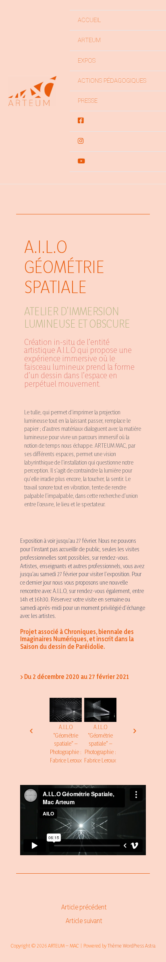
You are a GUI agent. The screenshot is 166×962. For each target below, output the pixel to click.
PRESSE (88, 101)
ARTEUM (89, 40)
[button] (31, 731)
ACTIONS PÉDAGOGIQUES (112, 81)
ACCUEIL (89, 20)
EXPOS (86, 61)
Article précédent (84, 907)
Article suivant (84, 921)
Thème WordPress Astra (132, 945)
